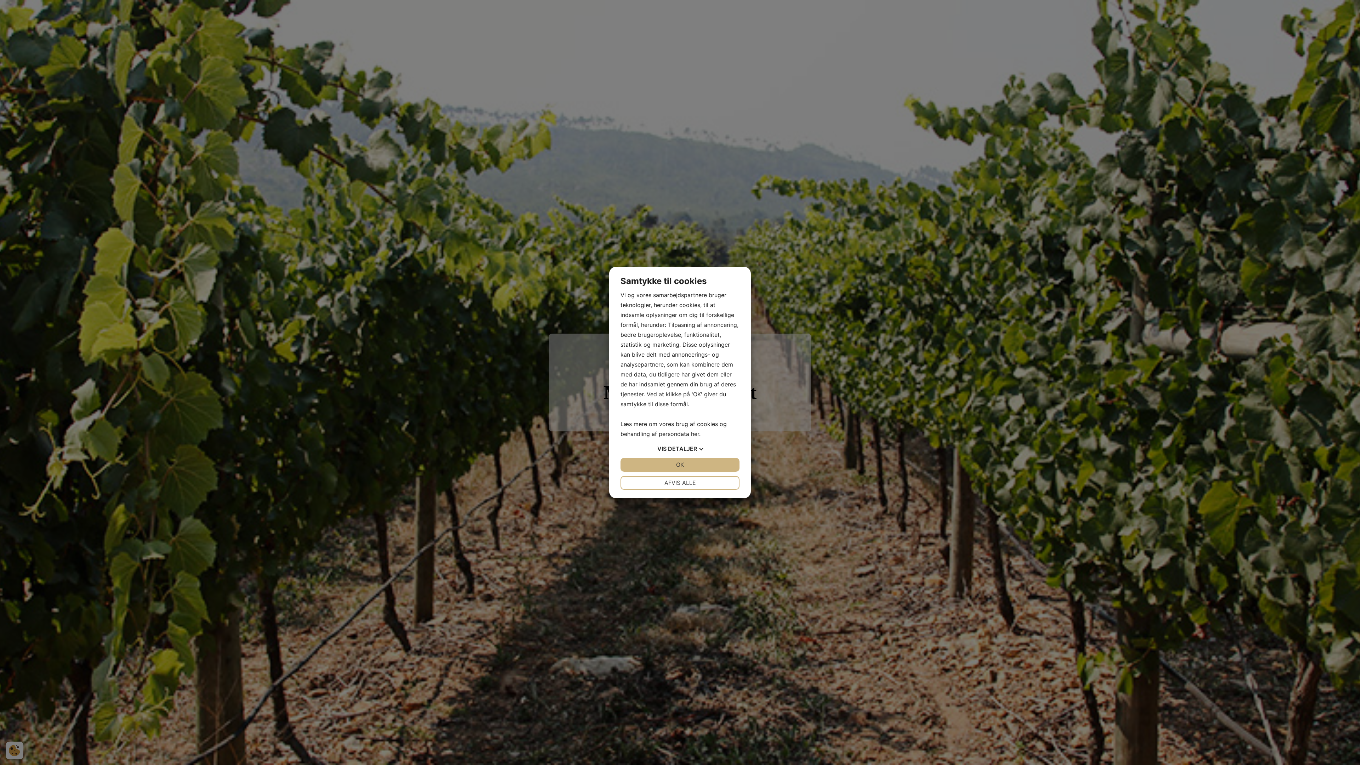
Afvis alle (680, 482)
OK (680, 464)
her (695, 433)
